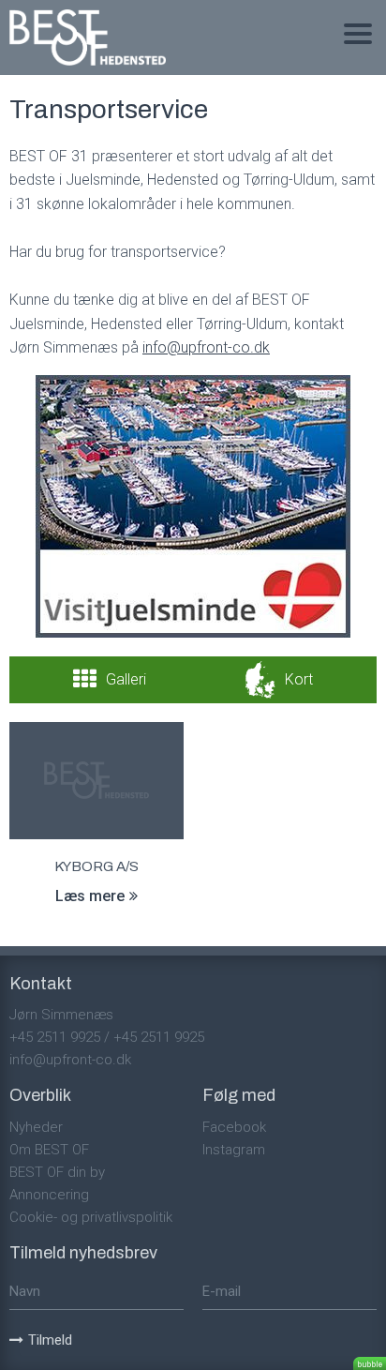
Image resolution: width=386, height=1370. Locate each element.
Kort (299, 679)
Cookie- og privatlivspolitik (90, 1217)
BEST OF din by (57, 1172)
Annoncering (49, 1194)
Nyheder (36, 1127)
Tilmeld (50, 1339)
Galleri (126, 679)
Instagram (233, 1149)
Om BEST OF (49, 1149)
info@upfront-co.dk (70, 1059)
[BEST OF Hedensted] (87, 37)
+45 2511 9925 (54, 1037)
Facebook (234, 1127)
